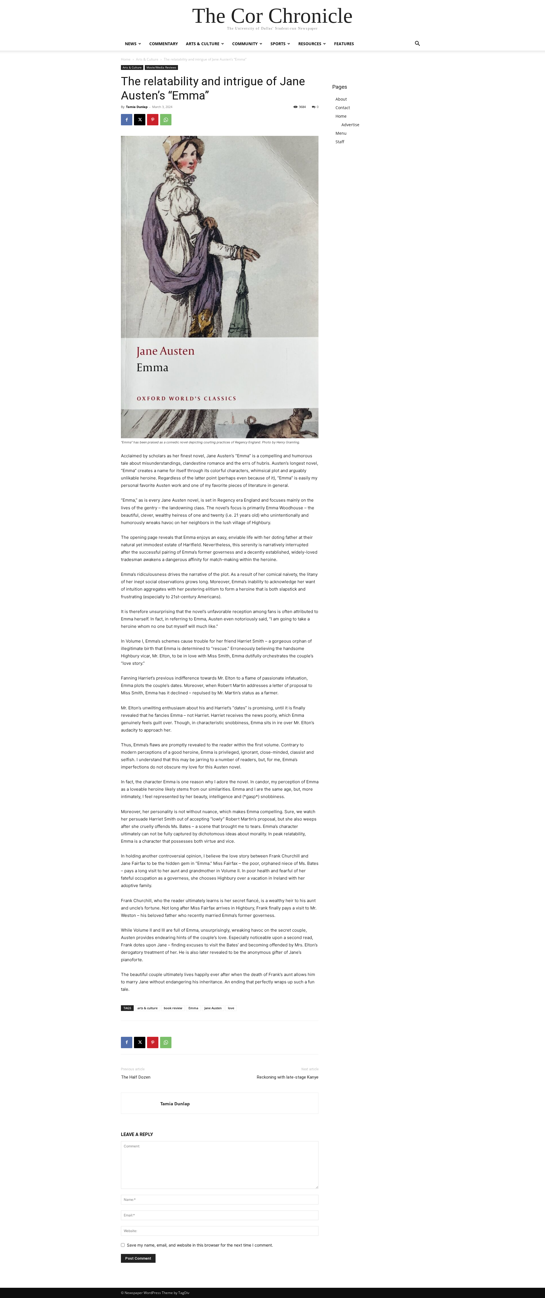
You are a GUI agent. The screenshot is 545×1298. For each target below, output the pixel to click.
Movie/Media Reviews (161, 67)
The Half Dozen (135, 1077)
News (131, 43)
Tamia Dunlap (137, 107)
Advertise (350, 124)
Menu (341, 133)
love (231, 1008)
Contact (343, 107)
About (341, 99)
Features (344, 43)
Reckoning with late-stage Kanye (287, 1077)
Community (245, 43)
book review (173, 1008)
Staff (340, 141)
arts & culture (147, 1008)
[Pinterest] (152, 119)
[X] (139, 119)
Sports (278, 43)
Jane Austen (213, 1008)
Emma (193, 1008)
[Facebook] (126, 119)
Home (126, 59)
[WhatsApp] (165, 119)
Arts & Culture (202, 43)
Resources (309, 43)
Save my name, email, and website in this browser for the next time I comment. (200, 1245)
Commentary (163, 43)
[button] (417, 44)
